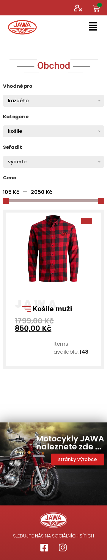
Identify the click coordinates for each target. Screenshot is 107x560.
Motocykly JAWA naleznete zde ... (70, 442)
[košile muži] (53, 285)
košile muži (52, 308)
